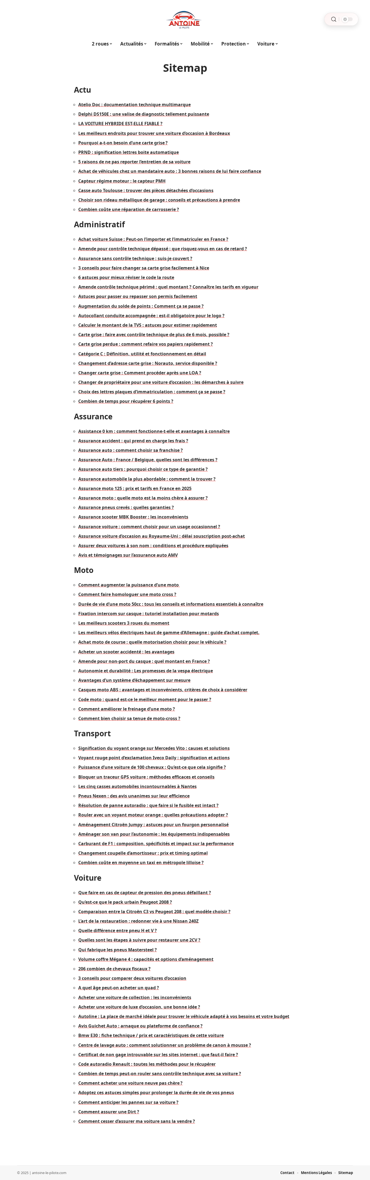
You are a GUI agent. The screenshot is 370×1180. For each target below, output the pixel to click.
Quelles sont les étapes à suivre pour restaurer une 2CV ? (139, 940)
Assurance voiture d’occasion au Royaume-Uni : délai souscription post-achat (161, 536)
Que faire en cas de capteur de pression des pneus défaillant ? (144, 893)
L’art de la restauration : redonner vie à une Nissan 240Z (138, 921)
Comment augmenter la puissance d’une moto (129, 585)
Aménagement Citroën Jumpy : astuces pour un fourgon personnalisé (153, 825)
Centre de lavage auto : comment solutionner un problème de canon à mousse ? (164, 1045)
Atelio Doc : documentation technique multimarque (134, 105)
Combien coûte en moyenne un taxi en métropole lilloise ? (141, 862)
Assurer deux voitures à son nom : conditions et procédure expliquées (153, 546)
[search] (333, 19)
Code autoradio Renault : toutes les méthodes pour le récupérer (147, 1064)
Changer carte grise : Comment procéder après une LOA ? (139, 373)
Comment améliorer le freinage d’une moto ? (126, 709)
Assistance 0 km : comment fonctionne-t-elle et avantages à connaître (154, 431)
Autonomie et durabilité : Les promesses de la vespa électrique (145, 671)
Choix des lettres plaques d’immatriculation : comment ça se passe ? (151, 392)
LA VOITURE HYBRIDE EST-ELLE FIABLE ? (120, 124)
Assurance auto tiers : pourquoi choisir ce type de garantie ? (143, 469)
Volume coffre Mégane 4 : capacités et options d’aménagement (145, 959)
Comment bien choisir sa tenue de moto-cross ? (129, 718)
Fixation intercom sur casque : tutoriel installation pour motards (148, 614)
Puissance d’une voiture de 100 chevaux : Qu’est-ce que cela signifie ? (152, 767)
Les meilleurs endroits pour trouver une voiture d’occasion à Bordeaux (154, 133)
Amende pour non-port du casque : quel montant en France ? (144, 661)
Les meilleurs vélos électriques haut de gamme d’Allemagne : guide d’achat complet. (168, 633)
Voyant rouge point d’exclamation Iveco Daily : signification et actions (154, 758)
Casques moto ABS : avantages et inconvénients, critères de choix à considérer (162, 690)
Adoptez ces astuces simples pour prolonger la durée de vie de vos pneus (156, 1092)
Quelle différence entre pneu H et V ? (117, 930)
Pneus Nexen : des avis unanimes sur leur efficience (134, 796)
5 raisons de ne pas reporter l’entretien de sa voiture (134, 162)
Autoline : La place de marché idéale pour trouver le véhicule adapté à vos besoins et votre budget (183, 1016)
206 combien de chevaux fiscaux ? (114, 969)
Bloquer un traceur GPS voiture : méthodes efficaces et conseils (146, 777)
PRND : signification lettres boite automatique (128, 152)
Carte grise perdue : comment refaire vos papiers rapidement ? (145, 344)
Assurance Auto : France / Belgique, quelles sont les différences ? (148, 460)
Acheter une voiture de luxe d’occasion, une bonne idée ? (139, 1007)
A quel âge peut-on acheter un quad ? (118, 988)
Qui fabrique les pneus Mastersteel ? (117, 950)
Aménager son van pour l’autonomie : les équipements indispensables (154, 834)
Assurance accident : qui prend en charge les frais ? (133, 441)
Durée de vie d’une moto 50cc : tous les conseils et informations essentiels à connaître (170, 604)
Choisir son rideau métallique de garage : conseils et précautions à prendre (159, 200)
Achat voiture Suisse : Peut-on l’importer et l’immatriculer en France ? (153, 239)
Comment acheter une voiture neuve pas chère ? (130, 1083)
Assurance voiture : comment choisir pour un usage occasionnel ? (149, 527)
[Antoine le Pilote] (185, 19)
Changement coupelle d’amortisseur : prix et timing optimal (143, 853)
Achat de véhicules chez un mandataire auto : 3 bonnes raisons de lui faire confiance (169, 171)
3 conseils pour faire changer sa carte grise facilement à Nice (143, 268)
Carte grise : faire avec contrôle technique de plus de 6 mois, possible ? (153, 335)
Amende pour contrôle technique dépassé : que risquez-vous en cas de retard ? (162, 249)
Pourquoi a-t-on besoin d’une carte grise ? (123, 143)
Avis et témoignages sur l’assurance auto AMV (128, 555)
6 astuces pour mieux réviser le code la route (126, 277)
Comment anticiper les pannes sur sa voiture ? (128, 1102)
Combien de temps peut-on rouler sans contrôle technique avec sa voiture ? (159, 1074)
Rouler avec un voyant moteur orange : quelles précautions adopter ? (153, 815)
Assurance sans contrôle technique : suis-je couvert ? (135, 258)
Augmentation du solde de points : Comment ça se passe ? (141, 306)
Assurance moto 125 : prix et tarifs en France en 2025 (135, 488)
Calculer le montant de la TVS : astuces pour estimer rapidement (147, 325)
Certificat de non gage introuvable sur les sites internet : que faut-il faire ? (158, 1055)
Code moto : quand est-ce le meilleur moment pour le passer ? (144, 699)
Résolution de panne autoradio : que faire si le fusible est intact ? (148, 805)
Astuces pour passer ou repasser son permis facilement (137, 296)
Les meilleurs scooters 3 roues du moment (123, 623)
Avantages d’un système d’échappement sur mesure (134, 680)
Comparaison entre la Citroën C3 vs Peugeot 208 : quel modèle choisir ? (154, 912)
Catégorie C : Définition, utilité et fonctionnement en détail (142, 354)
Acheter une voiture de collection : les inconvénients (134, 997)
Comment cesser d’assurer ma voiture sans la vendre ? (136, 1121)
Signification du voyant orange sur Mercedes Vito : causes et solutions (154, 748)
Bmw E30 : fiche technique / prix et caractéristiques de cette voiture (151, 1035)
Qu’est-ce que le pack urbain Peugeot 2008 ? (125, 902)
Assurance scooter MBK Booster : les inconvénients (133, 517)
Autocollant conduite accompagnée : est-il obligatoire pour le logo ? (151, 316)
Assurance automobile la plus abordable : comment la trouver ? (147, 479)
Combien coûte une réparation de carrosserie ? (128, 209)
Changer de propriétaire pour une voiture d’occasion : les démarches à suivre (161, 382)
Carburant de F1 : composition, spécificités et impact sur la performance (156, 844)
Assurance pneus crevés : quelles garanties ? (126, 507)
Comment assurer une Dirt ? (108, 1112)
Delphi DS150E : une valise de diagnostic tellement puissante (143, 114)
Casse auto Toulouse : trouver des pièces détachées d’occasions (145, 190)
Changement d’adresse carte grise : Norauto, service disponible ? (147, 363)
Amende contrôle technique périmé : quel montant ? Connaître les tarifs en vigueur (168, 287)
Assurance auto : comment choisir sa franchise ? (130, 450)
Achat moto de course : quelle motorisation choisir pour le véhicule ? (152, 642)
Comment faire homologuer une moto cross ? (127, 594)
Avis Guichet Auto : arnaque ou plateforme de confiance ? (140, 1026)
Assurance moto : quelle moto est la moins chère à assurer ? (143, 498)
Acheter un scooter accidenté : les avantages (126, 652)
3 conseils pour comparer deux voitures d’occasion (132, 978)
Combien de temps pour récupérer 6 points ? (125, 401)
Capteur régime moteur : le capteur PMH (121, 181)
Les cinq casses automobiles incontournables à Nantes (137, 786)
